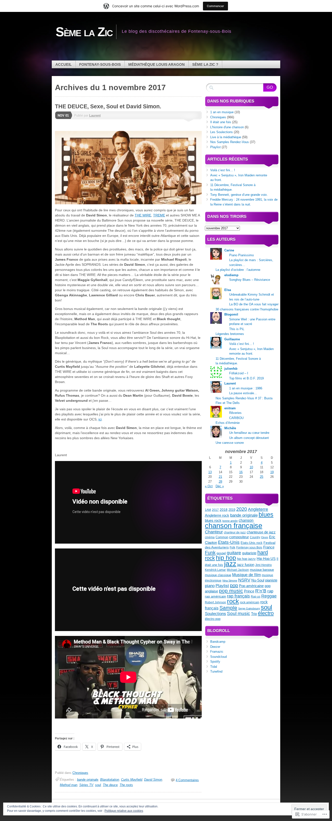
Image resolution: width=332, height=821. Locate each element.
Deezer (215, 647)
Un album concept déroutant (249, 438)
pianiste (271, 580)
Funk (210, 552)
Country (255, 537)
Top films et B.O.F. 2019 (246, 378)
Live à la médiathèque (225, 137)
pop (234, 585)
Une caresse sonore (230, 443)
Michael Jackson (238, 569)
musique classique (218, 575)
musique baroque (262, 570)
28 (220, 481)
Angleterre (258, 509)
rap (270, 591)
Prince (249, 591)
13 (210, 472)
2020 (241, 509)
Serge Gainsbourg (249, 608)
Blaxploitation (109, 779)
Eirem (264, 537)
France (268, 547)
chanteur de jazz (235, 532)
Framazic (216, 651)
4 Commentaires (187, 780)
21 (220, 477)
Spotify (215, 661)
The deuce (110, 785)
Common (222, 537)
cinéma (210, 537)
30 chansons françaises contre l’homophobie (247, 309)
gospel (221, 553)
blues (266, 514)
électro (266, 613)
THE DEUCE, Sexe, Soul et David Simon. (108, 106)
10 (251, 467)
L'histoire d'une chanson (227, 127)
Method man (68, 785)
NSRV (244, 579)
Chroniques (80, 773)
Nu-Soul (257, 580)
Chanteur (214, 531)
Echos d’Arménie (228, 423)
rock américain (249, 602)
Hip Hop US (266, 559)
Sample (228, 607)
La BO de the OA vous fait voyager (254, 304)
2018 (223, 510)
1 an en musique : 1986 (245, 388)
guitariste (249, 553)
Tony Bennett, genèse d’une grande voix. (239, 195)
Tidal (213, 666)
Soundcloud (218, 657)
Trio (254, 614)
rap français (238, 596)
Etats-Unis (229, 542)
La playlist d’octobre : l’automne (238, 270)
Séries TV (86, 785)
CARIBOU (236, 418)
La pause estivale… (243, 393)
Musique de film (246, 575)
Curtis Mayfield (131, 779)
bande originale (87, 779)
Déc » (220, 486)
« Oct (209, 486)
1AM (208, 509)
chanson (246, 520)
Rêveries (235, 413)
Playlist (215, 147)
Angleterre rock (217, 515)
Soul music (238, 613)
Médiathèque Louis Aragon (156, 64)
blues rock (213, 520)
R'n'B (260, 590)
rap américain (215, 596)
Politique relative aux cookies (124, 810)
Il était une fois (220, 122)
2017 (215, 510)
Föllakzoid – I (238, 373)
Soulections (215, 613)
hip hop (226, 557)
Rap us (255, 596)
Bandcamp (217, 641)
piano (210, 585)
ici (100, 419)
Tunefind (216, 671)
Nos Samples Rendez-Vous (229, 142)
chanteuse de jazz (261, 532)
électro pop (212, 619)
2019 (231, 510)
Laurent (95, 115)
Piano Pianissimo (241, 255)
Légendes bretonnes (230, 334)
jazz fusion (245, 565)
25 (261, 477)
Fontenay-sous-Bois (100, 64)
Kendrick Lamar (215, 569)
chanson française (233, 526)
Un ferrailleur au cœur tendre (249, 433)
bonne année (230, 520)
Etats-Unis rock (251, 543)
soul (98, 785)
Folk (232, 547)
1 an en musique (222, 112)
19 (272, 472)
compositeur (239, 537)
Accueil (63, 64)
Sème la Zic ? (205, 64)
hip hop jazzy (246, 559)
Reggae (269, 596)
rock (233, 601)
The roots (126, 785)
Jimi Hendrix (263, 565)
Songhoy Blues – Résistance (249, 280)
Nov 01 (63, 115)
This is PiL (236, 329)
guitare (234, 552)
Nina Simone (229, 580)
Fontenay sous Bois (249, 547)
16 (241, 472)
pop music (231, 590)
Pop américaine (251, 586)
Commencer (215, 6)
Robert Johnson (215, 602)
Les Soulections (221, 132)
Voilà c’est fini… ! (222, 170)
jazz (230, 563)
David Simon (153, 779)
